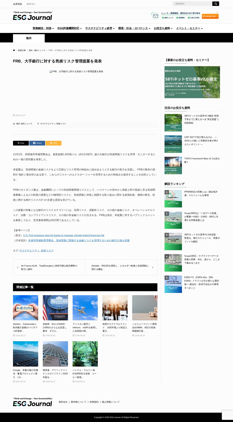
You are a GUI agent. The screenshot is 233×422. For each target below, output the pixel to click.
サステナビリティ (47, 124)
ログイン (31, 4)
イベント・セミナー (188, 28)
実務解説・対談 (42, 28)
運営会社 (63, 402)
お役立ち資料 (162, 28)
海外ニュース (26, 124)
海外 (29, 38)
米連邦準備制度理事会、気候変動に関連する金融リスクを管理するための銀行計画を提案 (79, 240)
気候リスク (61, 124)
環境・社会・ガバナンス (133, 28)
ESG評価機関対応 (68, 28)
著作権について (78, 402)
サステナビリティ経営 (98, 28)
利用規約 (94, 402)
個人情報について (111, 402)
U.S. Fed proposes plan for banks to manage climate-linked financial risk (63, 235)
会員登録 (17, 4)
